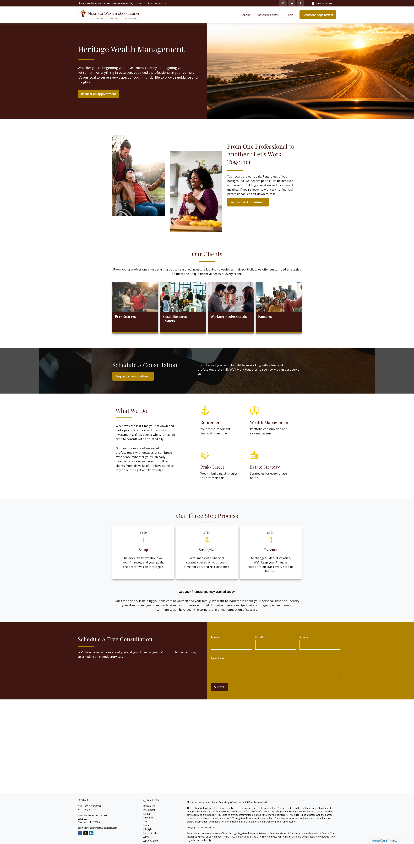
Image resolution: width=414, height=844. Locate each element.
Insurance (148, 817)
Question (217, 658)
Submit (219, 687)
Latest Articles (150, 833)
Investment (149, 809)
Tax (145, 821)
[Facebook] (300, 3)
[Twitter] (283, 3)
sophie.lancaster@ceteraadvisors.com (97, 827)
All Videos (148, 837)
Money (147, 825)
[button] (246, 14)
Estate (146, 813)
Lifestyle (147, 829)
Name (215, 637)
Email (259, 637)
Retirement (149, 805)
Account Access (324, 3)
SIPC (231, 836)
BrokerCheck (260, 802)
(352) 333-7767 (159, 3)
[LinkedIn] (291, 3)
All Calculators (150, 840)
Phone (304, 637)
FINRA (225, 836)
